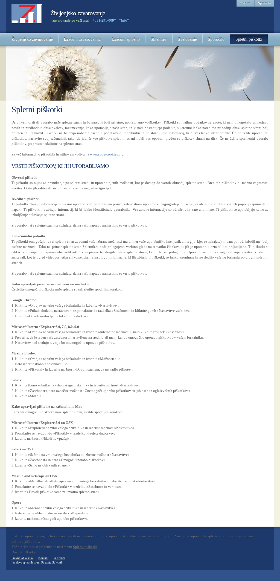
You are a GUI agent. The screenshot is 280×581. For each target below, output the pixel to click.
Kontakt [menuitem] (43, 557)
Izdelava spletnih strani (25, 562)
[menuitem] (32, 39)
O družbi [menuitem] (245, 3)
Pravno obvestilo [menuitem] (22, 557)
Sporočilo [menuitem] (264, 3)
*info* (124, 20)
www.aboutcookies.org (107, 154)
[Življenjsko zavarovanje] (26, 16)
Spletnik (57, 562)
